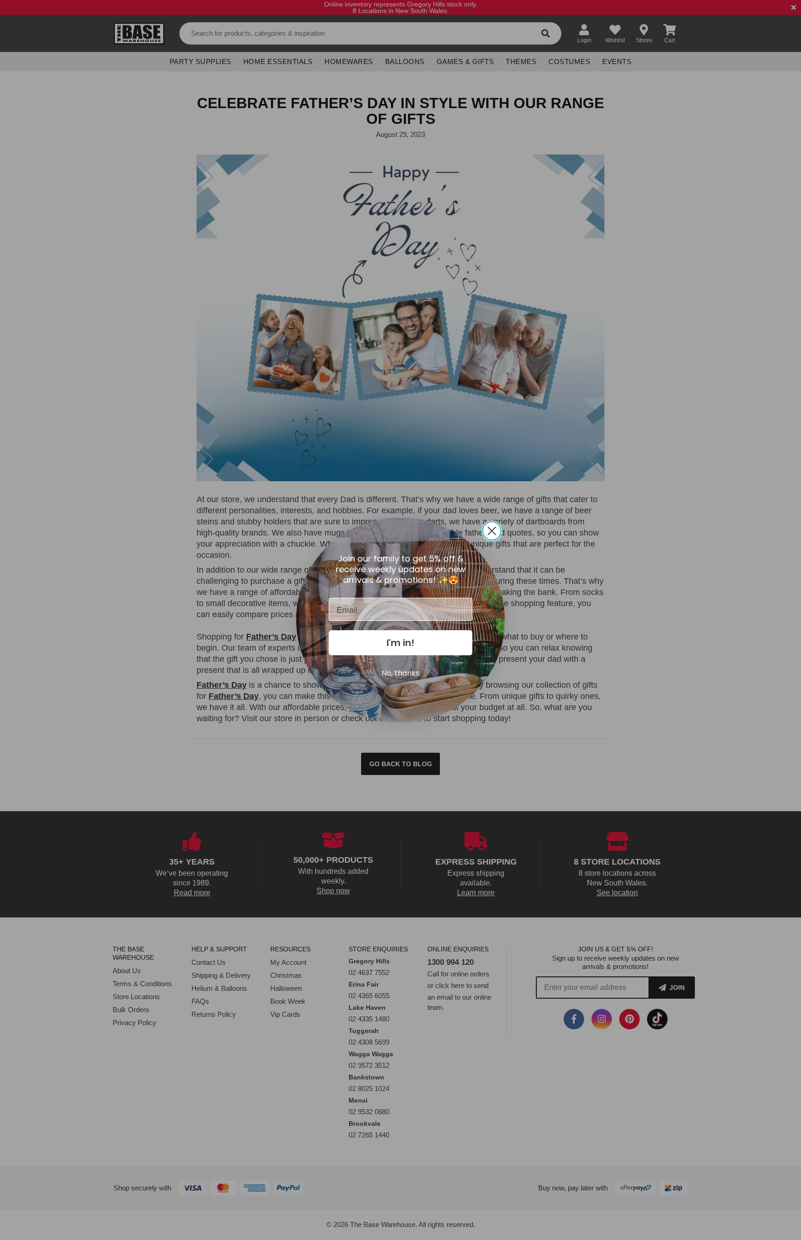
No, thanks (400, 673)
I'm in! (400, 642)
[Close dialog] (492, 531)
